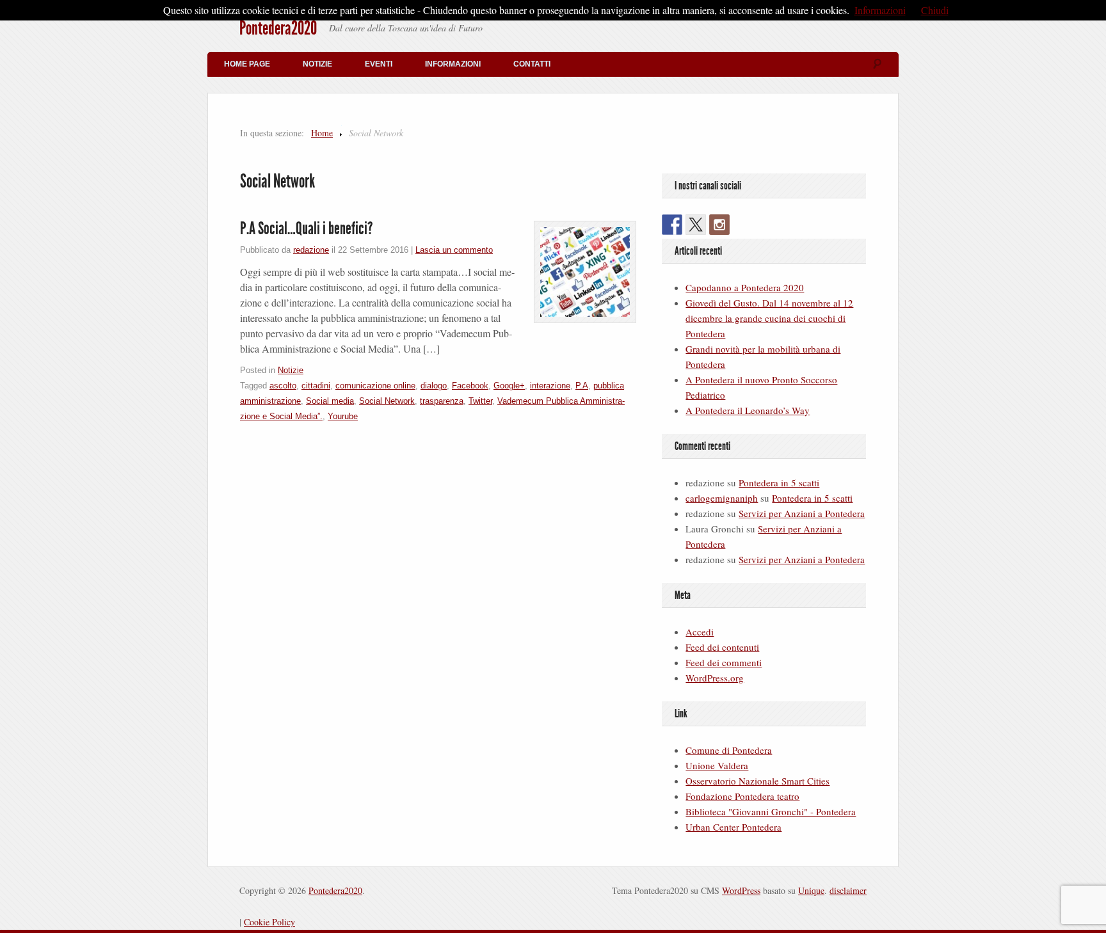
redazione (311, 250)
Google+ (509, 385)
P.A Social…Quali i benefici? (306, 228)
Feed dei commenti (723, 662)
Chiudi (935, 10)
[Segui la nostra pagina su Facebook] (672, 224)
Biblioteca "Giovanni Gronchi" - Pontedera (770, 811)
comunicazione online (375, 385)
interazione (550, 385)
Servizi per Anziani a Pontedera (802, 513)
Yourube (343, 416)
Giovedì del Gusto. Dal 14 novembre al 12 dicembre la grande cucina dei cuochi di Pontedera (769, 318)
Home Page (247, 64)
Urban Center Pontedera (733, 826)
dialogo (434, 385)
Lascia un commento (454, 250)
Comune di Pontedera (728, 750)
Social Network (387, 401)
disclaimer (848, 890)
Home (322, 133)
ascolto (282, 385)
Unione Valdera (716, 765)
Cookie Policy (269, 922)
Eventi (378, 64)
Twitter (480, 401)
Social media (330, 401)
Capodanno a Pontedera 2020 (744, 287)
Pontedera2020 (278, 28)
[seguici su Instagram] (719, 224)
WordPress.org (714, 677)
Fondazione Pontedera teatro (742, 796)
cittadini (315, 385)
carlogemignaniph (721, 497)
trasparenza (441, 401)
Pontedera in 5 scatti (779, 482)
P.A (581, 385)
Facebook (470, 385)
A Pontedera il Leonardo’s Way (747, 410)
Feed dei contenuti (722, 647)
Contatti (531, 64)
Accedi (699, 631)
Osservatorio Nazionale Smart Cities (757, 780)
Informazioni (453, 64)
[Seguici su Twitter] (695, 224)
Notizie (317, 64)
